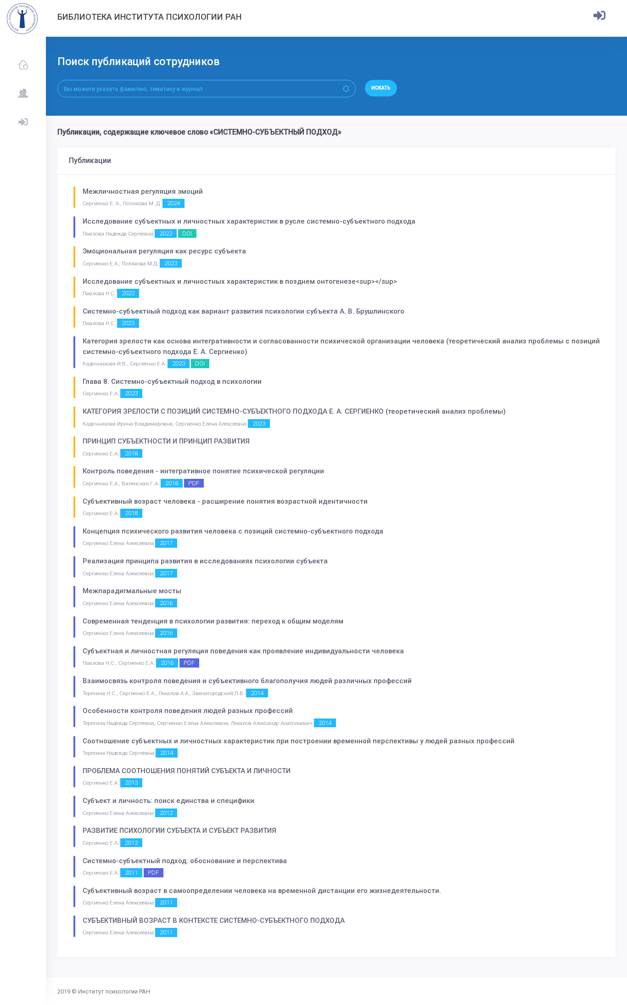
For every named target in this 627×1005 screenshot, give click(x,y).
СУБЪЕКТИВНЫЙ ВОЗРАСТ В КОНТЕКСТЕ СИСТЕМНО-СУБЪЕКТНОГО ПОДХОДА (214, 920)
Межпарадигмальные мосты (132, 591)
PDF (193, 483)
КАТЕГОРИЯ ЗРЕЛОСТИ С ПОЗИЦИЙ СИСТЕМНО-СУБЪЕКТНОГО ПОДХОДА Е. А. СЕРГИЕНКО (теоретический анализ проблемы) (294, 411)
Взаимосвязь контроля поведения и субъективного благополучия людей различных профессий (247, 681)
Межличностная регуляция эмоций (143, 191)
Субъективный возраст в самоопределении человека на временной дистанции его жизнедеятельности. (262, 891)
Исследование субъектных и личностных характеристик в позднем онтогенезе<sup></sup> (240, 281)
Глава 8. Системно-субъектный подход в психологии (172, 381)
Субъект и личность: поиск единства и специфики (168, 801)
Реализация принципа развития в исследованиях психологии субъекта (205, 561)
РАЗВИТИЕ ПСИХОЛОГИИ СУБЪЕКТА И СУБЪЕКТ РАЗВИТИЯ (179, 830)
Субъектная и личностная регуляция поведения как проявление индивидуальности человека (243, 651)
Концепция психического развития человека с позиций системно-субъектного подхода (233, 531)
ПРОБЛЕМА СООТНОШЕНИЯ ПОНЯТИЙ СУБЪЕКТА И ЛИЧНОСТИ (187, 771)
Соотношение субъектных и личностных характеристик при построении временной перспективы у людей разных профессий (299, 741)
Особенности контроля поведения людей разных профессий (188, 711)
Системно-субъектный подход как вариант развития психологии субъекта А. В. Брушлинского (243, 311)
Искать (381, 88)
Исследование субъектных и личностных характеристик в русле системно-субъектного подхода (249, 221)
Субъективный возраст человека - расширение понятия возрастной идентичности (225, 501)
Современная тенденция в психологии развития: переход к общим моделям (213, 621)
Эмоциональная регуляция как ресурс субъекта (164, 251)
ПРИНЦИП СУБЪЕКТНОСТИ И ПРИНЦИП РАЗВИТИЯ (166, 441)
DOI (187, 233)
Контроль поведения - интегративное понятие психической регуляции (203, 471)
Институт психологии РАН (114, 991)
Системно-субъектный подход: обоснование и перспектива (185, 861)
